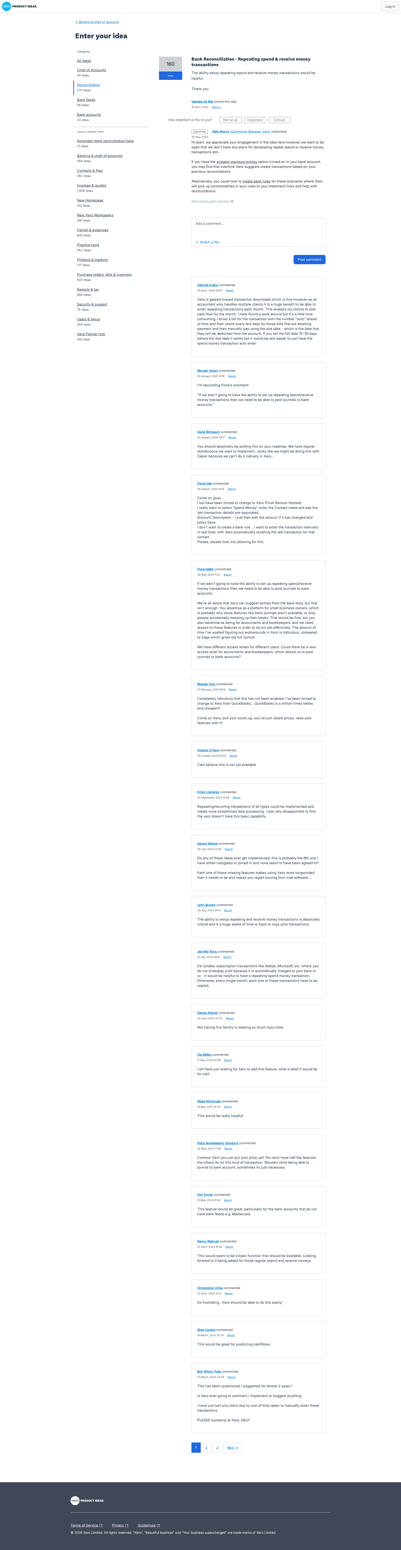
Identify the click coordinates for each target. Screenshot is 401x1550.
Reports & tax (88, 289)
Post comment (309, 259)
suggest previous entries (237, 162)
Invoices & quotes (91, 185)
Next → (232, 1447)
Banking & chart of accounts (100, 155)
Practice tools (88, 245)
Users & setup (88, 319)
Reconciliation (88, 85)
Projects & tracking (92, 259)
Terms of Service (85, 1524)
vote (170, 75)
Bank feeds (86, 100)
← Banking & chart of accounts (97, 22)
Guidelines (147, 1524)
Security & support (92, 304)
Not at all (232, 120)
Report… (217, 107)
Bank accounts (89, 114)
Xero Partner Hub (91, 334)
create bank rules (257, 181)
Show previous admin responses (212, 201)
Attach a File (209, 242)
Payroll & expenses (92, 230)
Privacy (118, 1524)
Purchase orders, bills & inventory (104, 274)
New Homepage (90, 200)
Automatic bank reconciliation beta (105, 141)
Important (256, 120)
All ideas (84, 61)
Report (230, 290)
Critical (282, 120)
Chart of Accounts (91, 70)
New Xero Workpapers (95, 215)
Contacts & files (90, 170)
